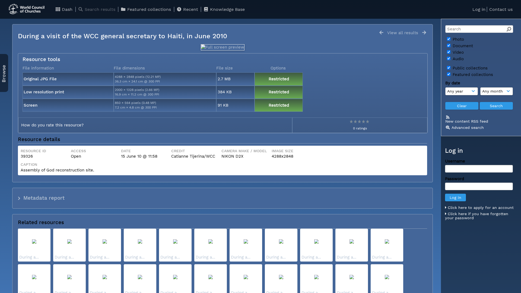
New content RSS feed (466, 121)
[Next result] (424, 32)
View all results (402, 32)
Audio (457, 58)
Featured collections (148, 9)
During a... (29, 257)
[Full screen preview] (222, 47)
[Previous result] (381, 32)
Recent (190, 9)
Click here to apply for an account (480, 207)
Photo (457, 39)
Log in (478, 9)
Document (462, 45)
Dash (66, 9)
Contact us (501, 9)
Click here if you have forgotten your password (476, 216)
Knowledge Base (227, 9)
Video (457, 52)
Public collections (469, 68)
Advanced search (468, 127)
